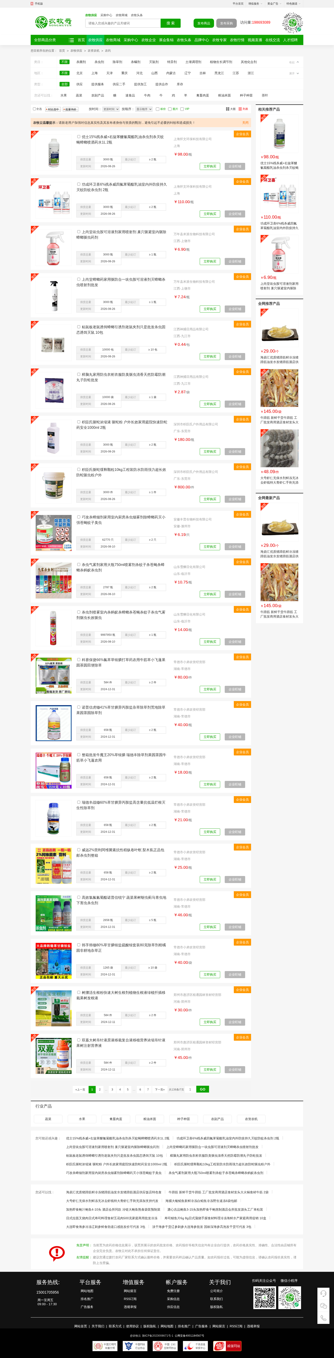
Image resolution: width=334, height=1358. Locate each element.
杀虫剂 (99, 62)
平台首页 (238, 3)
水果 (63, 95)
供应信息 (173, 1307)
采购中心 (106, 15)
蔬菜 (79, 95)
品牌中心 (201, 40)
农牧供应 (91, 15)
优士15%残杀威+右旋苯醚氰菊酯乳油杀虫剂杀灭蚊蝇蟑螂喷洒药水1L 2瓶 (279, 167)
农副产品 (97, 95)
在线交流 (272, 40)
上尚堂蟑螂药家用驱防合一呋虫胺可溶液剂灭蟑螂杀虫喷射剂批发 (212, 1147)
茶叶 (265, 95)
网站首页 (80, 1326)
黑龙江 (219, 73)
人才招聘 (290, 40)
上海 (94, 73)
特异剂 (172, 62)
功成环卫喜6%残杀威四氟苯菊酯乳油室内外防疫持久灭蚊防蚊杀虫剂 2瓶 (279, 228)
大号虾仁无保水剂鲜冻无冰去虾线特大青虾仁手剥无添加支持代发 (279, 482)
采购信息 (173, 1299)
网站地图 (87, 1291)
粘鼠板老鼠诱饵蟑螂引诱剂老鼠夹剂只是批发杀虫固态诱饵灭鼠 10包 (114, 1155)
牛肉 (147, 95)
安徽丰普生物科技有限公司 (193, 519)
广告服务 (87, 1307)
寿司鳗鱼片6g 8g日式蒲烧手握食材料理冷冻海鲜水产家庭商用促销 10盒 (215, 1218)
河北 (139, 73)
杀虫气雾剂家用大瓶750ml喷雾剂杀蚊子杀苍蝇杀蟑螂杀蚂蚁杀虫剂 (216, 1173)
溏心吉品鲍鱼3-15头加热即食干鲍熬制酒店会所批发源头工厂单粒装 (215, 1209)
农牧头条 (137, 15)
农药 (108, 50)
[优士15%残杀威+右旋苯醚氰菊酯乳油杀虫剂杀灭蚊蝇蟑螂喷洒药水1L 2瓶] (279, 133)
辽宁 (187, 73)
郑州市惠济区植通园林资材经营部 (197, 995)
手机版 (39, 3)
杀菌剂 (81, 62)
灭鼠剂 (154, 62)
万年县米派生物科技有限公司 (194, 234)
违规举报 (130, 1307)
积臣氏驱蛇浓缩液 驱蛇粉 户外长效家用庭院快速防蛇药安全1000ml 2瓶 (116, 1164)
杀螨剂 (135, 62)
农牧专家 (219, 40)
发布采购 (226, 23)
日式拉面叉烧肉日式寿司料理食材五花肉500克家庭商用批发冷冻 (111, 1218)
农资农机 (94, 50)
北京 (79, 73)
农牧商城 (121, 15)
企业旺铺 (235, 166)
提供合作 (161, 84)
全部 (64, 84)
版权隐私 (216, 1307)
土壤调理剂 (193, 62)
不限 (64, 62)
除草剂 (117, 62)
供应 (79, 84)
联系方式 (115, 1326)
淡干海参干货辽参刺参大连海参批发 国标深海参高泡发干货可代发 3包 (201, 1227)
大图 (233, 109)
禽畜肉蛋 (202, 95)
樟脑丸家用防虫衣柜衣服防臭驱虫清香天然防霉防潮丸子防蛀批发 (216, 1155)
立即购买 (210, 166)
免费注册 (173, 1291)
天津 (109, 73)
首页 (81, 40)
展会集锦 (166, 40)
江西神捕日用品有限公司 (191, 329)
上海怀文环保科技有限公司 (193, 139)
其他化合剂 (249, 62)
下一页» (159, 1089)
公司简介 (216, 1291)
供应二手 (119, 84)
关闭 (245, 122)
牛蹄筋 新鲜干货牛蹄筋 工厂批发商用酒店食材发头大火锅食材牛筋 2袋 (279, 422)
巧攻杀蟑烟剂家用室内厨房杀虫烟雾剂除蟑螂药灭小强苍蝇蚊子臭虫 (114, 1173)
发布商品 (203, 23)
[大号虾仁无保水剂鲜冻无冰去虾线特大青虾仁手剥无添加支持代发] (279, 448)
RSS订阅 (130, 1299)
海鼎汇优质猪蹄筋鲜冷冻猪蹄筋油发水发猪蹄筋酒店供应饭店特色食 (279, 362)
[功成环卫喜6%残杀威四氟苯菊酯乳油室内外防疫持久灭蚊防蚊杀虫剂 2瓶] (279, 193)
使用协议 (132, 1326)
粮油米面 (224, 95)
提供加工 (140, 84)
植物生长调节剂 (221, 62)
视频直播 (255, 40)
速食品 (130, 95)
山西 (154, 73)
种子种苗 (246, 95)
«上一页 (80, 1089)
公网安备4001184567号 (189, 1335)
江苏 (236, 73)
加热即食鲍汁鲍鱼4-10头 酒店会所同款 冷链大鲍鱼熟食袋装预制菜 (113, 1209)
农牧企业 (148, 40)
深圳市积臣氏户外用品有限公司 (196, 424)
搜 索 (171, 23)
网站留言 (130, 1291)
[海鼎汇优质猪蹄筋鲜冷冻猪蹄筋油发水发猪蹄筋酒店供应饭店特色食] (279, 327)
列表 (245, 109)
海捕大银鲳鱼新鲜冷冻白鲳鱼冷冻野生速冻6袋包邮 (201, 1201)
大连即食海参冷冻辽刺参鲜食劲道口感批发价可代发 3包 (105, 1227)
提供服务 (97, 84)
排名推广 (87, 1299)
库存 (180, 84)
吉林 (202, 73)
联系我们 (216, 1299)
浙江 (251, 73)
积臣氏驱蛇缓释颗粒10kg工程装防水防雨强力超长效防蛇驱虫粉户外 (222, 1164)
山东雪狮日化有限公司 (189, 567)
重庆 (124, 73)
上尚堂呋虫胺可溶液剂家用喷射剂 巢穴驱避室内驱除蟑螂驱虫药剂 (279, 288)
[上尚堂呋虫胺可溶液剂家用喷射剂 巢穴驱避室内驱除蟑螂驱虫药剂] (279, 254)
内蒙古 (171, 73)
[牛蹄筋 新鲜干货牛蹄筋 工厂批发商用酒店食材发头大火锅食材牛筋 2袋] (279, 388)
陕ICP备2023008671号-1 (157, 1335)
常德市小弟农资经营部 (189, 662)
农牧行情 (237, 40)
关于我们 (98, 1326)
